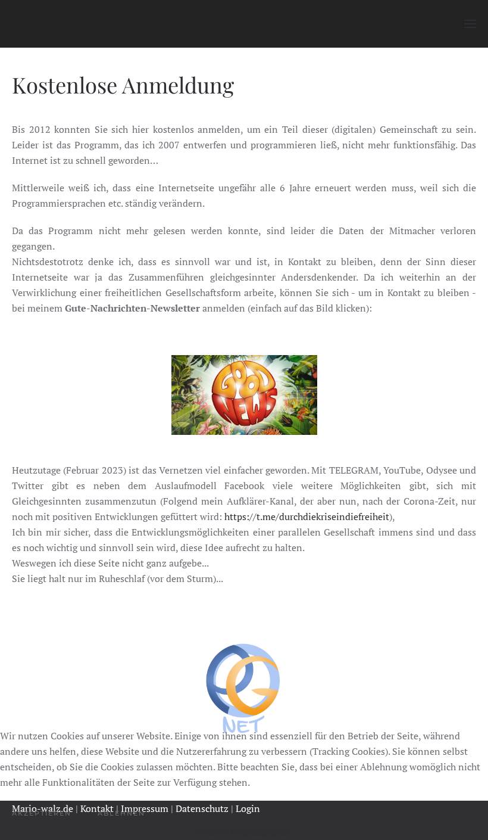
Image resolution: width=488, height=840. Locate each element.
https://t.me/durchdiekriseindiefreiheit (306, 516)
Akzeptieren (41, 813)
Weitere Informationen (244, 832)
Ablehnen (121, 813)
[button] (470, 24)
